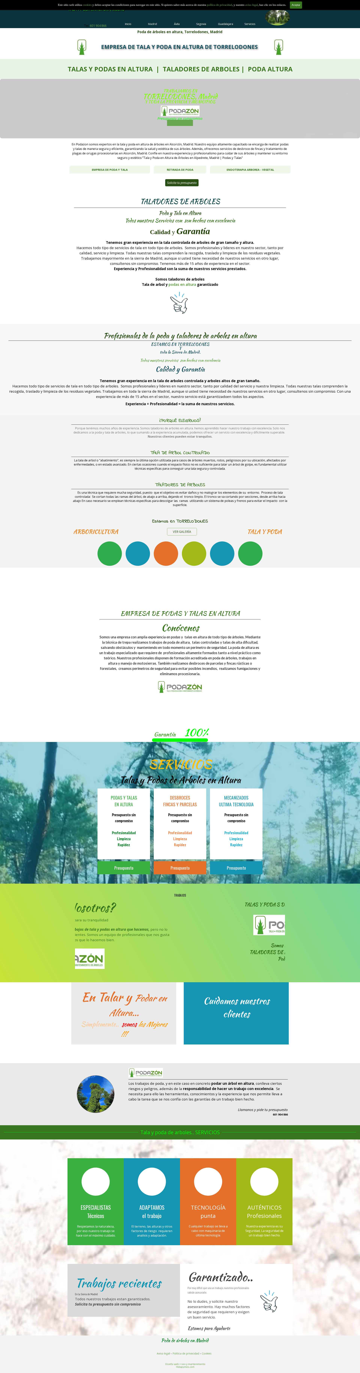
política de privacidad (219, 4)
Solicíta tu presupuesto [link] (182, 183)
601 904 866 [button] (98, 26)
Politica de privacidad (185, 1353)
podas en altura (182, 284)
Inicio (128, 24)
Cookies (207, 1353)
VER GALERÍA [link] (182, 532)
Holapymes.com (185, 1367)
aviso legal (251, 4)
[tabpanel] (95, 25)
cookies (87, 4)
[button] (86, 1094)
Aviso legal (163, 1353)
